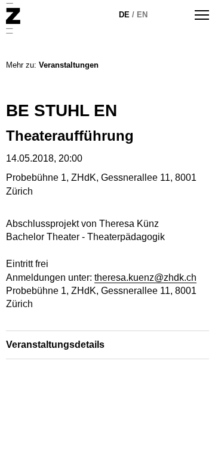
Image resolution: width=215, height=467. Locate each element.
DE (124, 14)
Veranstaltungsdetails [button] (55, 344)
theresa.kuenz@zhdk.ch (145, 277)
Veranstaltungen (69, 64)
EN (142, 14)
